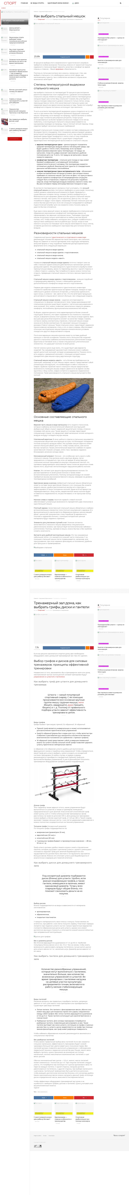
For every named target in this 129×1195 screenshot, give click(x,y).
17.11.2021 (78, 580)
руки (70, 705)
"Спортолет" (41, 19)
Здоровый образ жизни (58, 3)
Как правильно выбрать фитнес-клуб (18, 120)
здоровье (59, 69)
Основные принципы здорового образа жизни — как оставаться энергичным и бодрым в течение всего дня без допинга (18, 74)
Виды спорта (38, 3)
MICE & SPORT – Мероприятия (15, 29)
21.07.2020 (100, 109)
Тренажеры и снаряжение (74, 19)
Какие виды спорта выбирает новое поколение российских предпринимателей (18, 40)
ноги (81, 702)
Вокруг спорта (103, 34)
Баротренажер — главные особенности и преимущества (63, 576)
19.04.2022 (37, 578)
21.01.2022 (57, 580)
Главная (24, 3)
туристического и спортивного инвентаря (69, 237)
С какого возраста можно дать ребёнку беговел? (18, 129)
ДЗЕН (77, 3)
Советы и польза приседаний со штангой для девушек (18, 100)
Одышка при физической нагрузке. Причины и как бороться (18, 111)
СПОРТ (10, 3)
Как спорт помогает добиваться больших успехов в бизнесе (17, 51)
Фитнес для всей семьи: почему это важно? (18, 90)
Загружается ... (14, 138)
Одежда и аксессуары (59, 11)
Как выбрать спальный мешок (13, 21)
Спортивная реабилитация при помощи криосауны (83, 576)
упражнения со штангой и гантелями (49, 677)
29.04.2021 (100, 42)
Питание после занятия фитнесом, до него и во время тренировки (18, 61)
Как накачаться (42, 1091)
